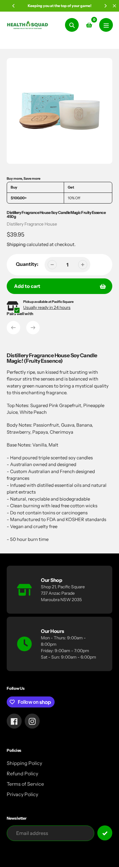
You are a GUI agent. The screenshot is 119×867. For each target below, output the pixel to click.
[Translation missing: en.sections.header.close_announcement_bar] (114, 6)
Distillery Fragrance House (32, 224)
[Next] (105, 6)
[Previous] (14, 6)
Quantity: (27, 264)
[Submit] (104, 832)
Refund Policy (22, 773)
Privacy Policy (22, 794)
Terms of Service (25, 784)
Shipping (16, 244)
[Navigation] (106, 25)
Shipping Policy (24, 763)
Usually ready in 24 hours (46, 307)
